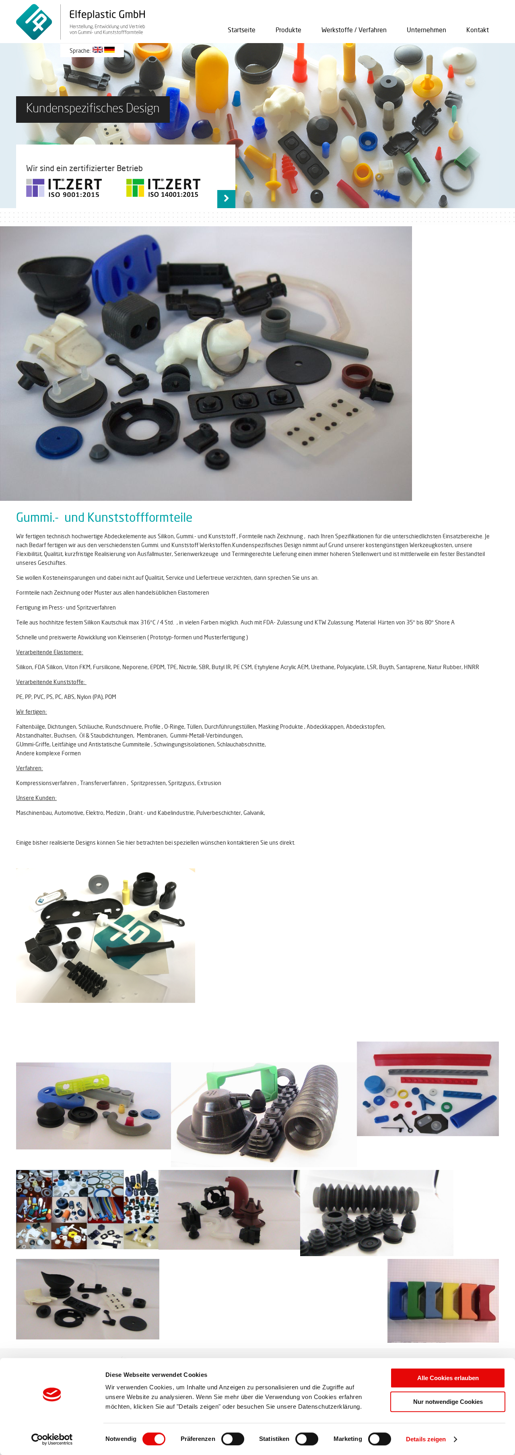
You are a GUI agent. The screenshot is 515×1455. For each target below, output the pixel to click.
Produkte (288, 30)
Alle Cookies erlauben (448, 1377)
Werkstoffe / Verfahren (354, 30)
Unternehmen (426, 30)
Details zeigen (426, 1439)
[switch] (232, 1438)
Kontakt (477, 30)
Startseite (241, 30)
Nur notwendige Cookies (448, 1401)
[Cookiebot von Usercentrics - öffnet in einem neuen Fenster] (52, 1439)
